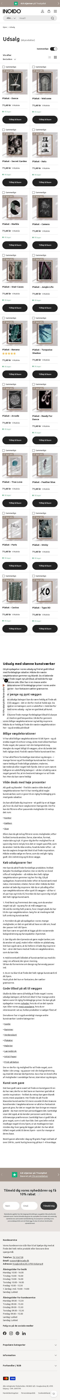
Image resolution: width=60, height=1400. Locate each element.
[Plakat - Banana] (15, 333)
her (31, 1221)
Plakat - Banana (11, 349)
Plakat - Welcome (41, 98)
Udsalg (12, 27)
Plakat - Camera (41, 224)
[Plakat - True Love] (15, 465)
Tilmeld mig (49, 1206)
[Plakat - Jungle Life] (45, 270)
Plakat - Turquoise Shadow (42, 351)
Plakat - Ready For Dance (42, 418)
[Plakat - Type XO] (45, 591)
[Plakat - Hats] (45, 145)
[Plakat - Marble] (15, 207)
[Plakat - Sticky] (45, 528)
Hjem (5, 27)
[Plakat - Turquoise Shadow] (45, 333)
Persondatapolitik (28, 1393)
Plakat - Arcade (10, 416)
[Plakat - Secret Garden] (15, 144)
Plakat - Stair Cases (13, 287)
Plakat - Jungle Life (42, 287)
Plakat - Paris (9, 544)
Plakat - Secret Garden (14, 161)
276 (39, 1176)
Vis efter (7, 55)
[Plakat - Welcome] (45, 82)
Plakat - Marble (10, 224)
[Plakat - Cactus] (15, 591)
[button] (49, 11)
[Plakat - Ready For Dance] (45, 399)
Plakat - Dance (10, 98)
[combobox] (30, 18)
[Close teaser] (6, 680)
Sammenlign (42, 49)
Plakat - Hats (39, 161)
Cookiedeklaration (45, 1393)
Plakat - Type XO (41, 607)
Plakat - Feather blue (43, 482)
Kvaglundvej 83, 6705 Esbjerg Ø (28, 1264)
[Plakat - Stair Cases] (15, 270)
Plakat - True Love (12, 482)
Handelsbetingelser (10, 1393)
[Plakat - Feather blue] (45, 465)
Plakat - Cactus (10, 607)
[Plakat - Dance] (15, 81)
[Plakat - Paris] (15, 528)
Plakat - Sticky (40, 545)
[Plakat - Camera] (45, 207)
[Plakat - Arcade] (15, 399)
